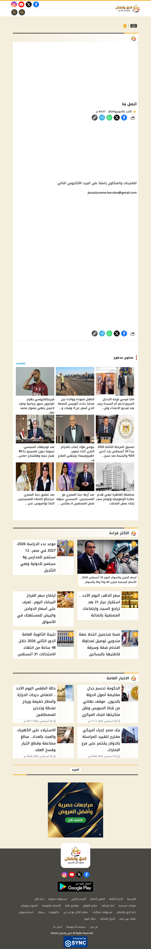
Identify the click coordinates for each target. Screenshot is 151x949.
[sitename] (75, 855)
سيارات (41, 912)
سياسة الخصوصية (75, 926)
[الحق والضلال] (133, 26)
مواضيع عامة (72, 905)
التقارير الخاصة (97, 899)
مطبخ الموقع (90, 905)
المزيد (75, 769)
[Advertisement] (75, 71)
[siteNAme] (128, 8)
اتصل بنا (57, 926)
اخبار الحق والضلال (126, 912)
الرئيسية (131, 899)
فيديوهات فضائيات (102, 912)
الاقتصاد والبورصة (51, 905)
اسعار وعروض (26, 912)
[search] (14, 12)
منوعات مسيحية (127, 905)
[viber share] (102, 118)
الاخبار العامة (116, 899)
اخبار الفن (39, 899)
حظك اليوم (90, 918)
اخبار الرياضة (108, 905)
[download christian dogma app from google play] (75, 886)
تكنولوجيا (54, 912)
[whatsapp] (95, 118)
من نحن (94, 926)
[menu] (22, 12)
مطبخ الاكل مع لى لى (75, 912)
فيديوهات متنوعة (57, 899)
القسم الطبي (78, 899)
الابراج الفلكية (107, 918)
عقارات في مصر (127, 918)
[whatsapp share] (109, 118)
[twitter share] (117, 118)
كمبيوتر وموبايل (29, 905)
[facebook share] (124, 118)
